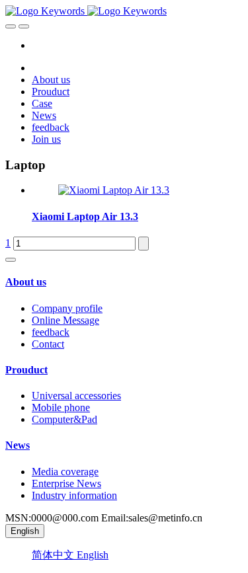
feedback (50, 332)
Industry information (74, 495)
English (92, 554)
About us (25, 281)
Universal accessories (76, 395)
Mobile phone (61, 407)
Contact (48, 344)
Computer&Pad (64, 419)
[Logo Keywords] (124, 11)
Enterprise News (66, 483)
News (17, 445)
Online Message (65, 320)
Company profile (67, 308)
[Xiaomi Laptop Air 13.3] (113, 190)
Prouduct (26, 369)
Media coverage (65, 471)
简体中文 (54, 554)
